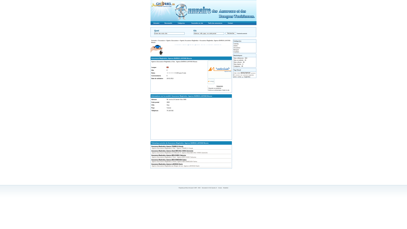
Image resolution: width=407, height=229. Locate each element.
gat (242, 76)
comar (239, 77)
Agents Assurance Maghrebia (189, 40)
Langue (153, 67)
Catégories (181, 23)
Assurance (237, 48)
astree (235, 76)
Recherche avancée (242, 33)
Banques (236, 50)
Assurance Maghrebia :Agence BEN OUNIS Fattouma (168, 155)
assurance (245, 72)
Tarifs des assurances (215, 23)
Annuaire (156, 23)
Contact (230, 23)
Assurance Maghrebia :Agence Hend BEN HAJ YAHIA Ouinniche (172, 151)
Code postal (155, 102)
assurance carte (239, 75)
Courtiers (236, 52)
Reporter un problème (214, 88)
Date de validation (157, 78)
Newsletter (225, 187)
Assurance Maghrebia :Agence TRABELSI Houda (167, 146)
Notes (153, 73)
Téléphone (154, 110)
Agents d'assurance (172, 40)
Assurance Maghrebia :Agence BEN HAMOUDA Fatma (168, 160)
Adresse (154, 99)
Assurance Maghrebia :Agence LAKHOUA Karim (167, 164)
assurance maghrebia (248, 75)
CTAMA (235, 73)
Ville (152, 105)
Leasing (236, 44)
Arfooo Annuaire (189, 187)
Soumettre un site (197, 23)
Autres (236, 46)
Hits (152, 70)
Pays (153, 108)
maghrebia (247, 77)
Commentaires (156, 76)
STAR (238, 73)
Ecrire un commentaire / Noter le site (218, 90)
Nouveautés (168, 23)
